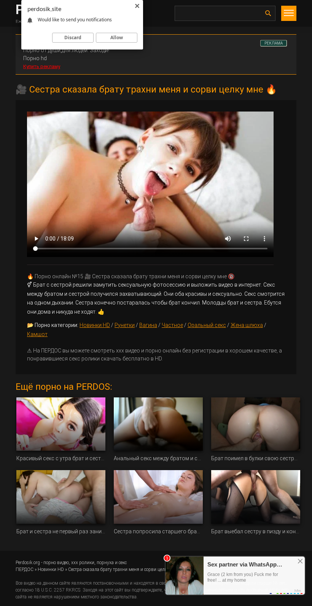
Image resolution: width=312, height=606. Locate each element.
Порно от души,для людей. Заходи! (66, 50)
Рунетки (125, 325)
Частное (172, 325)
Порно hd (35, 58)
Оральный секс (207, 325)
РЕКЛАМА (273, 43)
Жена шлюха (247, 325)
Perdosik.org (28, 562)
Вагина (148, 325)
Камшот (37, 334)
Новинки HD (95, 325)
